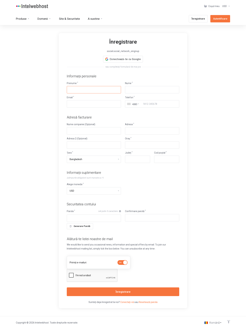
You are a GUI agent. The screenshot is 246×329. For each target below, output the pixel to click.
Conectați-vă (127, 302)
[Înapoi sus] (228, 322)
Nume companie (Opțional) (81, 124)
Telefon (129, 97)
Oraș (127, 138)
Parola (70, 211)
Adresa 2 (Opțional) (77, 138)
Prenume (72, 83)
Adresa (129, 124)
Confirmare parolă (134, 211)
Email (70, 97)
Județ (128, 152)
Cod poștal (159, 152)
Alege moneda (74, 184)
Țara (69, 152)
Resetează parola (148, 302)
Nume (128, 83)
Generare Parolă (82, 226)
